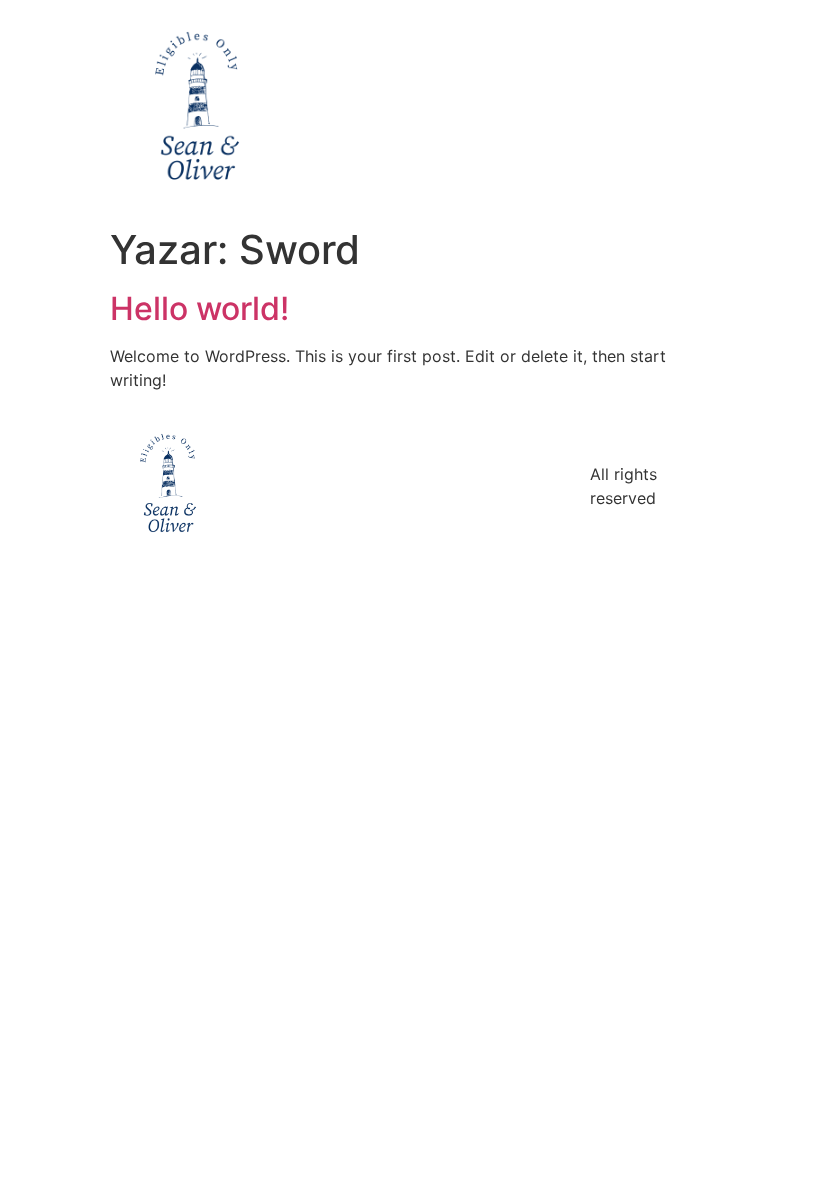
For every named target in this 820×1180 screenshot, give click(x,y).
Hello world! (199, 308)
